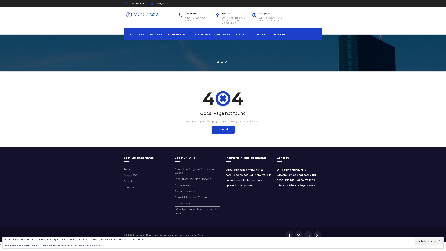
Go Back (223, 129)
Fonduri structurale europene (193, 179)
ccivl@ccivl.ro (163, 3)
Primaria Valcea (184, 185)
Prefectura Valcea (186, 191)
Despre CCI (131, 175)
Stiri (239, 34)
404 (226, 62)
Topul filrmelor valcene (209, 34)
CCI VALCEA (134, 34)
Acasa (127, 169)
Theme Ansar (197, 235)
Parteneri (278, 34)
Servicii (155, 34)
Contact (129, 187)
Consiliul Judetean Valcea (191, 197)
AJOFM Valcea (183, 203)
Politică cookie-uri (94, 245)
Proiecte (256, 34)
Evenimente (176, 34)
